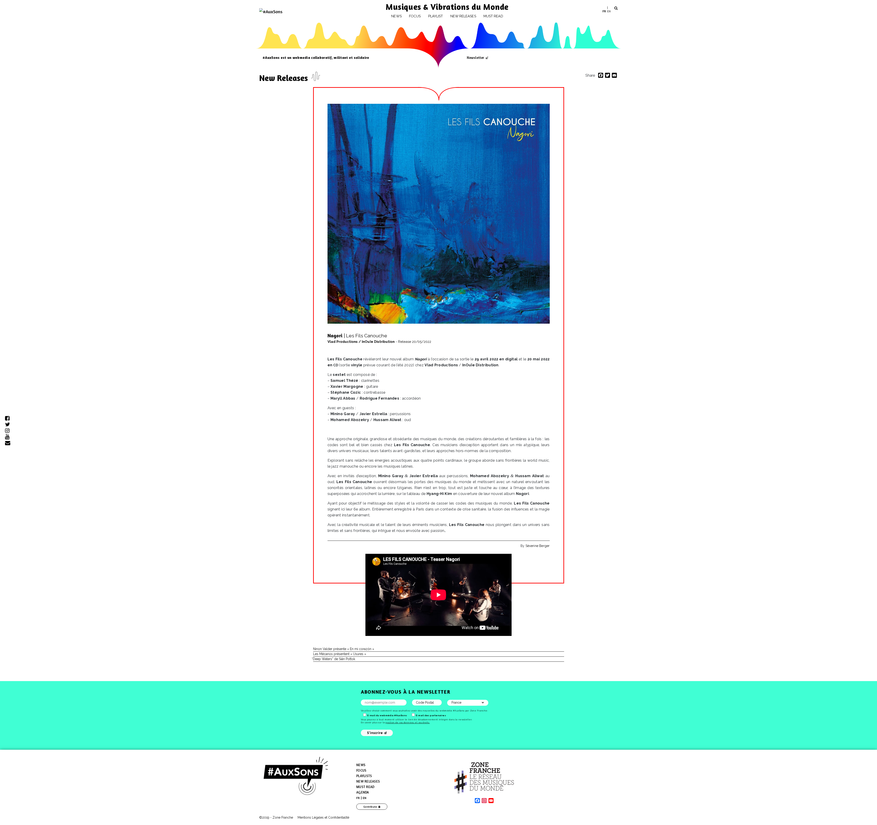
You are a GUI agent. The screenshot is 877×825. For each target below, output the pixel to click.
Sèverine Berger (538, 546)
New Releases (284, 78)
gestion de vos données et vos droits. (408, 722)
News (396, 16)
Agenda (362, 792)
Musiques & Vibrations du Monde (447, 7)
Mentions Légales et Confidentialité (323, 817)
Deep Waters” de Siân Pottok (334, 659)
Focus (415, 16)
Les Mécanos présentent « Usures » (339, 654)
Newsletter (475, 57)
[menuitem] (604, 11)
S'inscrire (375, 733)
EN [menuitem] (609, 11)
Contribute (370, 806)
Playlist (435, 16)
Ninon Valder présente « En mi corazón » (343, 649)
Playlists (364, 776)
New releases (463, 16)
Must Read (493, 16)
